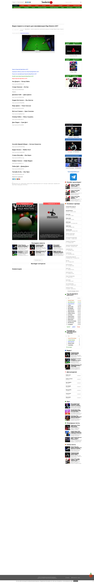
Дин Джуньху (71, 322)
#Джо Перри (14, 184)
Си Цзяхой (70, 324)
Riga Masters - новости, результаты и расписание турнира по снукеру (39, 29)
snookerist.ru (54, 578)
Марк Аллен (70, 319)
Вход (14, 2)
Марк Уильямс (71, 311)
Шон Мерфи (70, 308)
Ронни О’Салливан (72, 338)
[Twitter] (14, 179)
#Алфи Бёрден (23, 183)
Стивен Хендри (71, 340)
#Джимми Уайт (57, 183)
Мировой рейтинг (68, 327)
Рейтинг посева (78, 327)
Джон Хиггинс (71, 309)
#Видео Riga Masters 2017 (38, 183)
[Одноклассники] (16, 179)
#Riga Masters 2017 (16, 183)
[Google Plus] (19, 179)
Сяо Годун (70, 314)
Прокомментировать (24, 33)
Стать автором (20, 2)
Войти (68, 577)
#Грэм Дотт (46, 183)
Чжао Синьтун (71, 303)
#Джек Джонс (50, 183)
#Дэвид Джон (20, 184)
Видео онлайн (57, 29)
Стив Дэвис (70, 344)
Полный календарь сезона (73, 291)
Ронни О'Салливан (72, 320)
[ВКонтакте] (13, 179)
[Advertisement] (38, 134)
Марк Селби (70, 306)
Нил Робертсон (71, 302)
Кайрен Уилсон (71, 313)
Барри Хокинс (71, 316)
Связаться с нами (76, 577)
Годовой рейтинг (73, 327)
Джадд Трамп (71, 300)
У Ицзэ (69, 305)
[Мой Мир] (17, 179)
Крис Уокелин (71, 317)
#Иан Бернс (25, 184)
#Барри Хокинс (30, 183)
